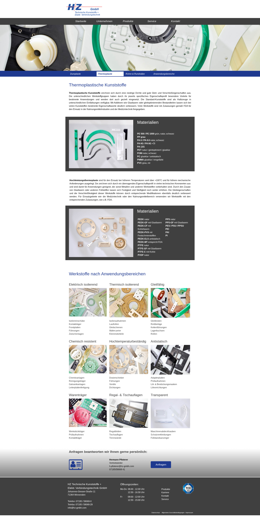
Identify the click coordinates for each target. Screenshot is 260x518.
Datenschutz (156, 512)
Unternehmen (104, 21)
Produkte (128, 21)
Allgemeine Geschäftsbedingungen (173, 512)
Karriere (165, 492)
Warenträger (78, 395)
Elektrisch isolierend (83, 284)
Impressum (189, 512)
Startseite (80, 21)
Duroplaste (75, 74)
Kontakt (175, 21)
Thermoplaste (105, 74)
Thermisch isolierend (124, 284)
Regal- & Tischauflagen (125, 395)
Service (151, 21)
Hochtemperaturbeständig (127, 341)
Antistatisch (159, 341)
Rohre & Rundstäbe (135, 74)
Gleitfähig (157, 284)
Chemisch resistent (82, 341)
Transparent (159, 395)
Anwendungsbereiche (164, 74)
